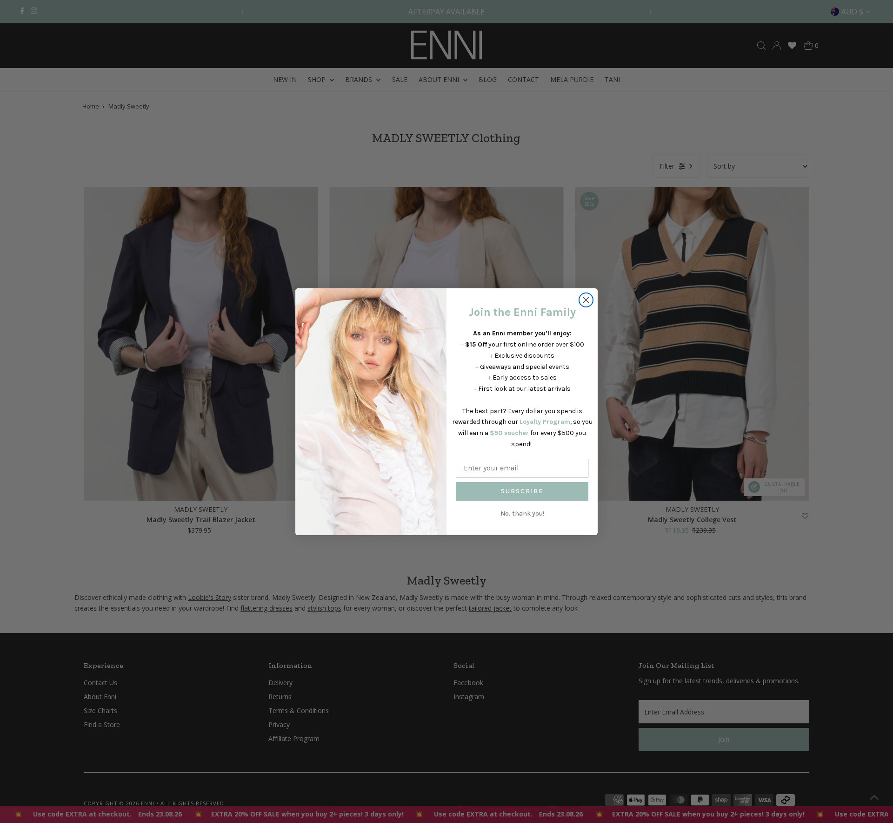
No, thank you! (522, 513)
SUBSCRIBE (522, 491)
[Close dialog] (586, 300)
